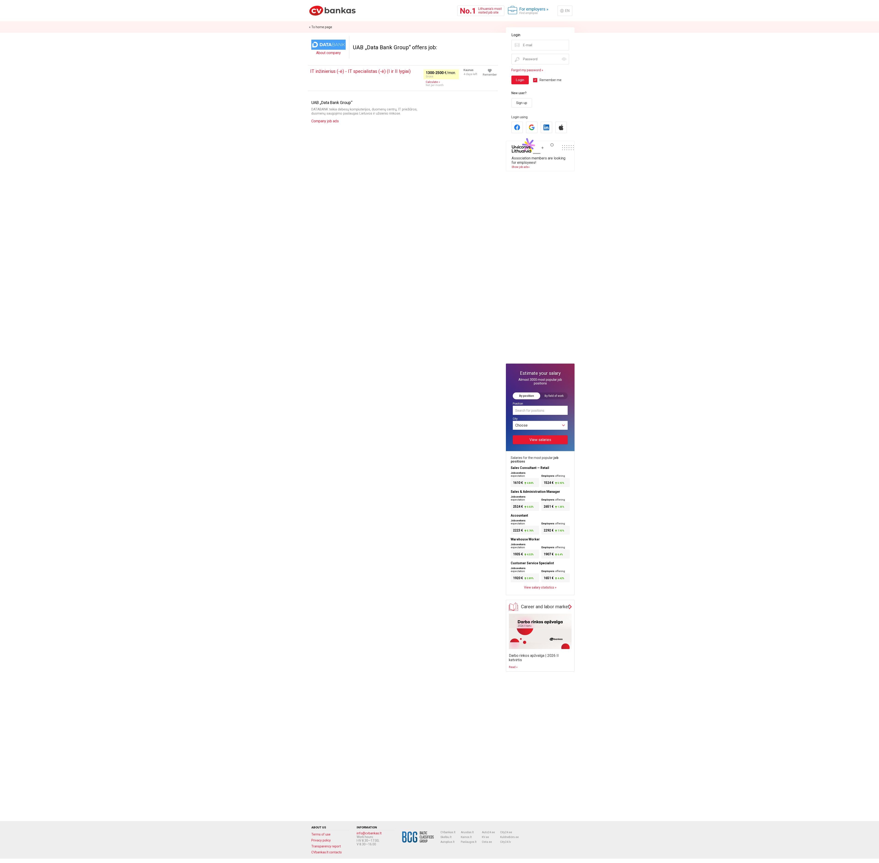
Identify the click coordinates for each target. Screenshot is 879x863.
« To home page (320, 27)
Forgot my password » (527, 70)
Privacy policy (321, 840)
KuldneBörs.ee (509, 837)
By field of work (554, 395)
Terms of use (321, 834)
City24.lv (505, 842)
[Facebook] (517, 127)
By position (526, 395)
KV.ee (485, 837)
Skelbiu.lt (446, 837)
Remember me (551, 80)
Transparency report (326, 846)
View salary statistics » (540, 587)
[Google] (531, 127)
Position (518, 403)
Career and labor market (545, 606)
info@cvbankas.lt (369, 833)
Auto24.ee (488, 832)
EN (567, 10)
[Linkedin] (546, 127)
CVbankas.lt (448, 832)
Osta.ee (487, 842)
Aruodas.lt (467, 832)
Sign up (521, 103)
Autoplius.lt (447, 842)
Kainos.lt (466, 837)
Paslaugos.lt (469, 842)
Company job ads (325, 121)
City (515, 418)
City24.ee (506, 832)
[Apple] (561, 127)
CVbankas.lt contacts (326, 852)
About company (328, 53)
